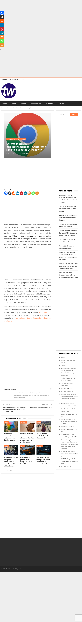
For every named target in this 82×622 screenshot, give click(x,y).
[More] (37, 193)
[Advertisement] (41, 14)
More (62, 103)
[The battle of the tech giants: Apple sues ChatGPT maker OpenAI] (43, 450)
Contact (24, 79)
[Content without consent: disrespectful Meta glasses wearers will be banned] (27, 426)
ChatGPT (39, 446)
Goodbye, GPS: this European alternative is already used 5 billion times (68, 275)
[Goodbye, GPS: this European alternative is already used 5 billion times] (11, 450)
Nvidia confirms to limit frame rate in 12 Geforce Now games (69, 454)
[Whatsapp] (33, 193)
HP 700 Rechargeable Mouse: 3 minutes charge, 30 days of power (69, 461)
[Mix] (29, 193)
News (6, 422)
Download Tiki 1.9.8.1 (67, 388)
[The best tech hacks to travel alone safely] (43, 426)
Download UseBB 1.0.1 (67, 391)
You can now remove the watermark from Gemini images (67, 208)
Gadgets (23, 422)
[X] (10, 193)
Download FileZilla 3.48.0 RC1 (41, 407)
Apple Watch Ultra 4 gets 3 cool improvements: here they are (68, 217)
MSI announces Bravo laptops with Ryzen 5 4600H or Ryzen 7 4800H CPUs (14, 409)
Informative (36, 103)
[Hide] (1, 49)
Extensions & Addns (13, 139)
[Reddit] (13, 193)
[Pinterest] (21, 193)
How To (23, 139)
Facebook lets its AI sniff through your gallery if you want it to (69, 421)
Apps (14, 103)
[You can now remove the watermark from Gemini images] (11, 426)
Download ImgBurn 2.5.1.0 (68, 466)
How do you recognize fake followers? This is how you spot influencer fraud (68, 266)
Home (4, 103)
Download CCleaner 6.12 (68, 426)
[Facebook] (6, 193)
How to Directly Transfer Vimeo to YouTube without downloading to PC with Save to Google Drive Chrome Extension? (69, 444)
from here (43, 312)
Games (23, 103)
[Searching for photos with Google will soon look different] (27, 450)
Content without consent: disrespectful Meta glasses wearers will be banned (68, 233)
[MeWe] (25, 193)
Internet (49, 103)
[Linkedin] (17, 193)
